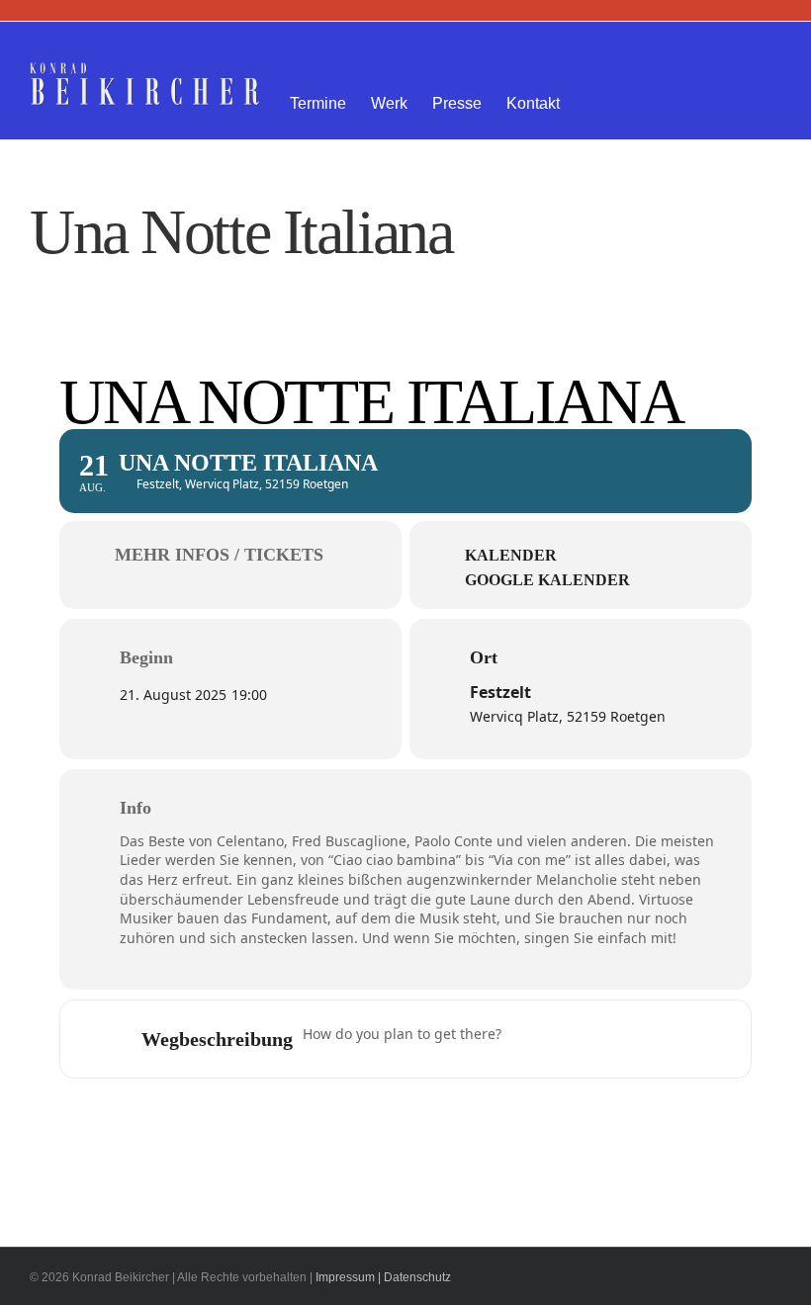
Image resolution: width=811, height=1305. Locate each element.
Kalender (511, 555)
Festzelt (500, 692)
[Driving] (567, 1039)
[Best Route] (528, 1039)
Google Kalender (547, 579)
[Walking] (644, 1039)
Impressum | (348, 1277)
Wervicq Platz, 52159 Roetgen (568, 716)
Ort (483, 657)
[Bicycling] (682, 1039)
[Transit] (605, 1039)
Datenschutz (417, 1277)
